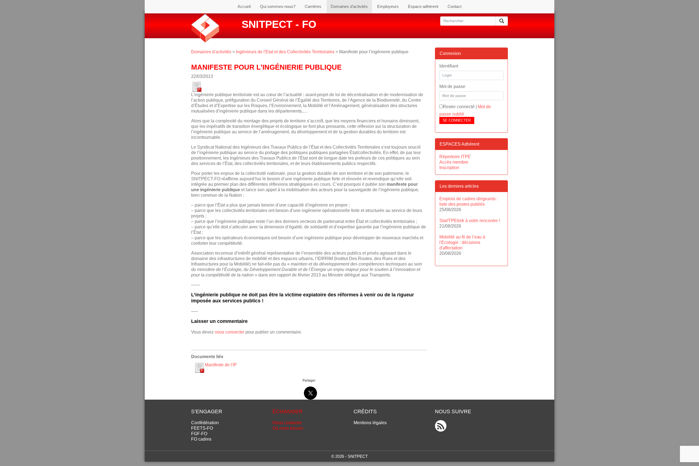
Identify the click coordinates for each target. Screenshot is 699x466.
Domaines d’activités (349, 6)
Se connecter (457, 120)
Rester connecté (459, 106)
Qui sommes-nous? (277, 6)
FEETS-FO (202, 428)
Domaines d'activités (211, 51)
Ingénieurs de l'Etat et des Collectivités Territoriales (285, 51)
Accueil (244, 6)
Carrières (313, 6)
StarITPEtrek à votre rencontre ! (469, 220)
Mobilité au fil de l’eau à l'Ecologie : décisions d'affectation (462, 242)
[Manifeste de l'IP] (196, 85)
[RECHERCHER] (502, 21)
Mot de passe (452, 86)
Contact (454, 6)
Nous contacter (287, 422)
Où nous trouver (288, 428)
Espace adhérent (423, 6)
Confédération (205, 422)
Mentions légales (370, 422)
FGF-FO (199, 433)
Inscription (449, 167)
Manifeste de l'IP (221, 364)
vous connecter (229, 332)
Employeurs (388, 6)
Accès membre (453, 162)
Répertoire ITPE (455, 156)
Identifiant (448, 66)
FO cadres (201, 439)
